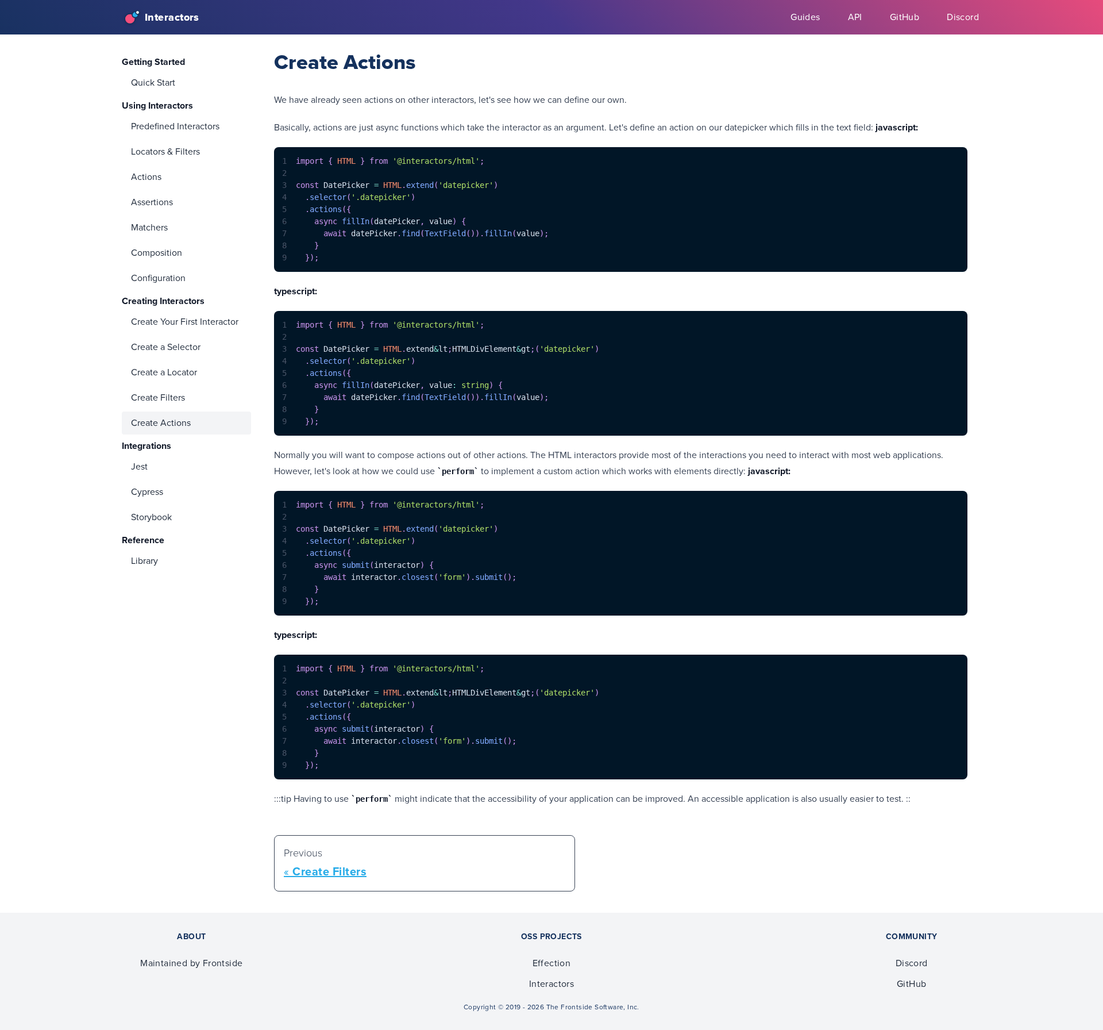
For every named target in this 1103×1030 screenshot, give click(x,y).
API (855, 17)
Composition (156, 252)
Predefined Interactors (175, 126)
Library (144, 560)
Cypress (147, 491)
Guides (805, 17)
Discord (963, 17)
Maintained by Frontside (191, 963)
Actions (146, 176)
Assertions (152, 202)
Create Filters (158, 397)
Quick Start (153, 82)
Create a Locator (164, 372)
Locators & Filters (165, 151)
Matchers (149, 227)
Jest (139, 466)
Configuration (158, 278)
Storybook (151, 517)
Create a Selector (165, 346)
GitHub (904, 17)
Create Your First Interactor (184, 321)
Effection (552, 963)
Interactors (551, 983)
